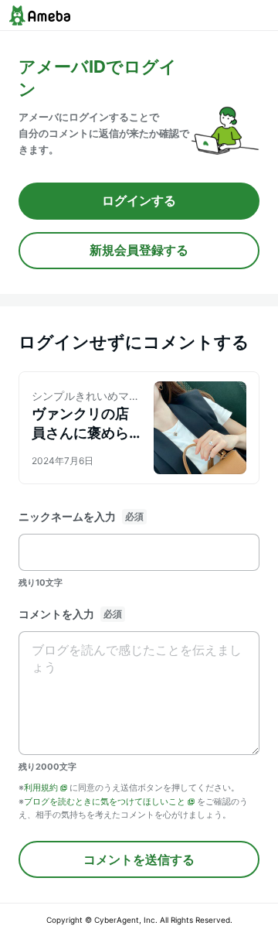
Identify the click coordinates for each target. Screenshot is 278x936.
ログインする (139, 200)
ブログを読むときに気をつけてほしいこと (104, 801)
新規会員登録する (139, 250)
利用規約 (41, 787)
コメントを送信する (139, 859)
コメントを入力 (56, 613)
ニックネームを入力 (67, 516)
